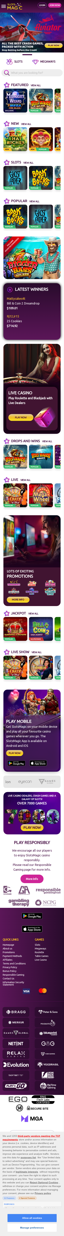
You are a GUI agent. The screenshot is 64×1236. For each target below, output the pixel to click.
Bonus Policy (9, 971)
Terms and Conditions (14, 963)
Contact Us (8, 978)
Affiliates (7, 960)
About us (7, 948)
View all (36, 85)
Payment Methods (12, 956)
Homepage (8, 945)
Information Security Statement (13, 983)
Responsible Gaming (13, 975)
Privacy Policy (10, 967)
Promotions (9, 952)
